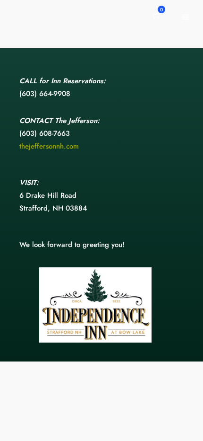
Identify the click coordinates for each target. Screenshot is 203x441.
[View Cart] (157, 16)
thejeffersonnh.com (49, 146)
